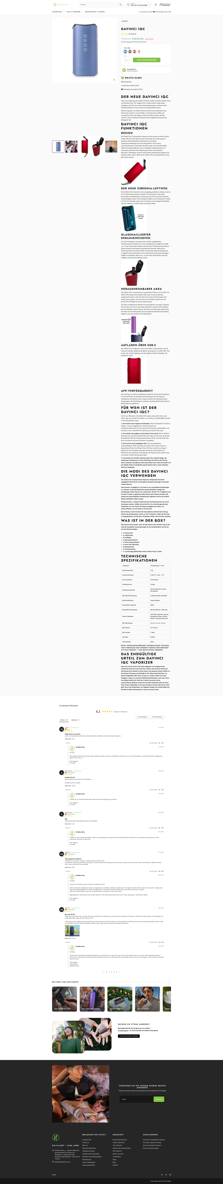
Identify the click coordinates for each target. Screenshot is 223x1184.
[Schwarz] (130, 51)
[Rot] (134, 51)
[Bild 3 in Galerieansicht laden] (72, 147)
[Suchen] (120, 4)
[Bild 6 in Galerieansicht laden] (85, 146)
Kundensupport (123, 1030)
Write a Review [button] (158, 717)
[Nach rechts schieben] (169, 982)
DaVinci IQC (68, 739)
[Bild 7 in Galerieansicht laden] (98, 146)
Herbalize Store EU (158, 1181)
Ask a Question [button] (143, 717)
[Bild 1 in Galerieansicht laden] (58, 147)
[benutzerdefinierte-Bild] (55, 1141)
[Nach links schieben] (164, 982)
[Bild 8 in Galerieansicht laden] (111, 147)
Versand (129, 41)
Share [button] (68, 743)
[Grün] (139, 51)
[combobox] (101, 4)
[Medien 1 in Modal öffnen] (85, 50)
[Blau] (125, 51)
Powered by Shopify (166, 1181)
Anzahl (125, 56)
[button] (165, 4)
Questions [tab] (74, 720)
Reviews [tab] (62, 720)
